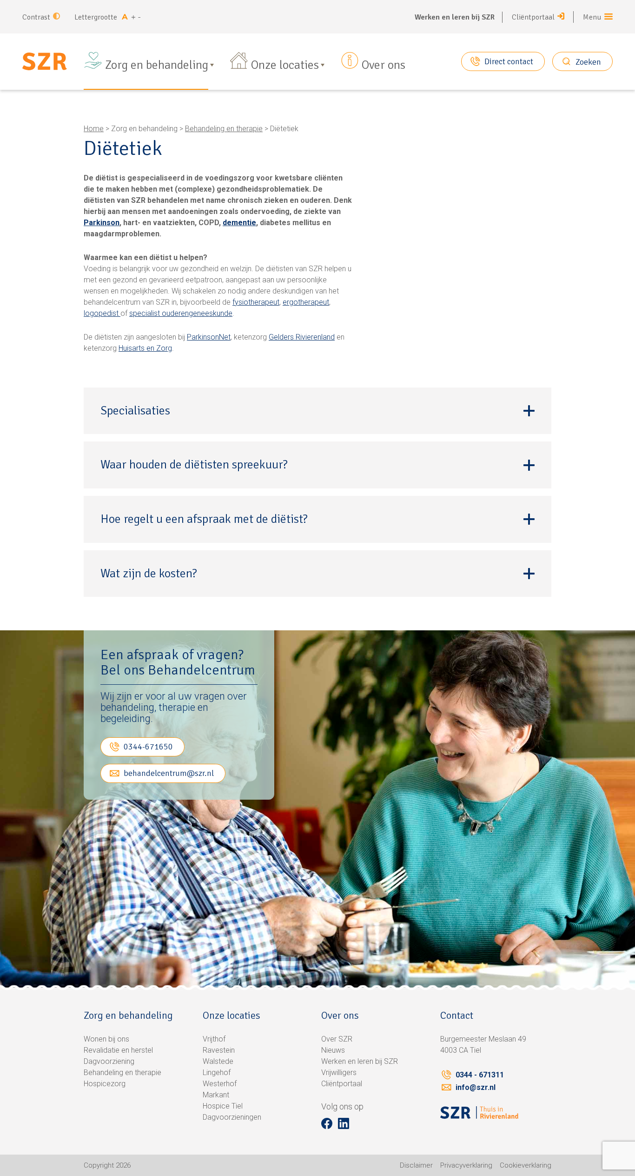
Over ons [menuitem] (383, 65)
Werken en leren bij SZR (455, 17)
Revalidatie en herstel (118, 1050)
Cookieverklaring (525, 1165)
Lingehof (217, 1072)
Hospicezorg (105, 1083)
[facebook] (326, 1123)
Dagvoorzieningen (232, 1117)
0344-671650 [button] (148, 747)
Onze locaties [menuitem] (285, 65)
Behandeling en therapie (224, 128)
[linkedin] (343, 1123)
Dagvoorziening (109, 1061)
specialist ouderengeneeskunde (180, 313)
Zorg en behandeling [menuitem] (156, 65)
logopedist (102, 313)
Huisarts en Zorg (145, 348)
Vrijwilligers (339, 1072)
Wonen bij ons (106, 1039)
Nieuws (333, 1050)
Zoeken (588, 61)
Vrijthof (214, 1039)
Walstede (218, 1061)
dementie (239, 222)
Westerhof (220, 1083)
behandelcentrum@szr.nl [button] (169, 773)
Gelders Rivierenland (302, 337)
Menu (592, 17)
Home (94, 128)
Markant (216, 1094)
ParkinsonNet (209, 337)
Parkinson (101, 222)
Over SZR (336, 1039)
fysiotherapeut (255, 302)
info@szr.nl (476, 1087)
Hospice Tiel (223, 1106)
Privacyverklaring (466, 1165)
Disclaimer (416, 1165)
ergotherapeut (306, 302)
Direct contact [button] (508, 61)
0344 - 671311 (480, 1074)
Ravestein (219, 1050)
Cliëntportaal (533, 17)
